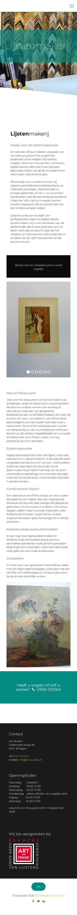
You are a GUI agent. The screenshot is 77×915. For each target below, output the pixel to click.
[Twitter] (39, 901)
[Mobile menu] (71, 6)
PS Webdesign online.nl (49, 895)
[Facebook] (33, 901)
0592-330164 (21, 756)
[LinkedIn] (44, 901)
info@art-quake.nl (30, 759)
